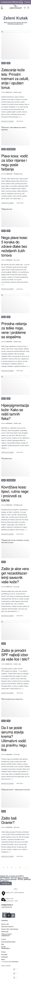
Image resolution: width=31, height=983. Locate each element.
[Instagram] (8, 915)
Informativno (11, 149)
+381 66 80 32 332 (6, 907)
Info (8, 63)
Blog (3, 63)
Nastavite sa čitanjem (7, 121)
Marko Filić (9, 92)
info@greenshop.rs (7, 905)
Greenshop (9, 174)
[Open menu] (2, 8)
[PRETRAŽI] (25, 8)
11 (19, 867)
